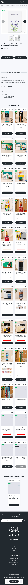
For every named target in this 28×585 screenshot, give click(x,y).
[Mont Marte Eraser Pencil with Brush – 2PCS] (21, 356)
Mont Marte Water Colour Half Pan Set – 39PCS (21, 155)
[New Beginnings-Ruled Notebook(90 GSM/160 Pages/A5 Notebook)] (14, 488)
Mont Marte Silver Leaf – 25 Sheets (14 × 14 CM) (7, 303)
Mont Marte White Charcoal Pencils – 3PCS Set (20, 126)
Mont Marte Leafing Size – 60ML (7, 336)
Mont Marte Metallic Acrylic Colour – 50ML (21, 302)
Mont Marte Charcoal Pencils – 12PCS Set (21, 428)
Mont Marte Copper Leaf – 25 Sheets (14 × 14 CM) (7, 429)
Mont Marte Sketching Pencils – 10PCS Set (21, 273)
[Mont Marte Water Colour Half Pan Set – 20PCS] (7, 176)
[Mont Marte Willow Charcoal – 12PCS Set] (7, 117)
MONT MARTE (4, 109)
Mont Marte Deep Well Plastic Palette (21, 400)
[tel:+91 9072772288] (21, 2)
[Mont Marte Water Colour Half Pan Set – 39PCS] (21, 146)
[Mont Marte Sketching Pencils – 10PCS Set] (21, 265)
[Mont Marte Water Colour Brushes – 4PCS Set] (21, 205)
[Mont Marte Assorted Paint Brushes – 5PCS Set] (7, 450)
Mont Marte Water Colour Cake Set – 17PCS (7, 215)
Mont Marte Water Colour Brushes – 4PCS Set (21, 215)
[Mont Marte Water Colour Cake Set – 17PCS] (7, 205)
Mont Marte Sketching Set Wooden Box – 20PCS (7, 274)
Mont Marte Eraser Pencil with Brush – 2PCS (20, 365)
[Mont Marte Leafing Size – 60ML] (7, 327)
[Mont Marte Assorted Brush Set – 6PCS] (21, 450)
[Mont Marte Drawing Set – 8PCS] (7, 392)
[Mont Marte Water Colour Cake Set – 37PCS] (21, 176)
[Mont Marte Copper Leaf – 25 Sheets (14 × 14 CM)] (7, 420)
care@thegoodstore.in (14, 574)
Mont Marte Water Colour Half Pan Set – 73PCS (7, 155)
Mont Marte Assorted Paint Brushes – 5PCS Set (7, 459)
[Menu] (26, 2)
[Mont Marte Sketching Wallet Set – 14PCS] (21, 235)
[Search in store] (23, 2)
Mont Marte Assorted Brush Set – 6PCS (21, 458)
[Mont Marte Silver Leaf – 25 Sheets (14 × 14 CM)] (7, 294)
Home (2, 5)
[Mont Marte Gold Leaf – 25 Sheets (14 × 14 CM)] (21, 327)
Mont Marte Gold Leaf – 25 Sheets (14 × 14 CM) (20, 336)
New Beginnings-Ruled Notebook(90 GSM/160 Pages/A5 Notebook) (14, 497)
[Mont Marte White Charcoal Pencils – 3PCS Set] (21, 117)
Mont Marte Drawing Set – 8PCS (7, 400)
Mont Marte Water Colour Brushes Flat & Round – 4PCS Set (7, 244)
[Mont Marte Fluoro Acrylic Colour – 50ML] (7, 356)
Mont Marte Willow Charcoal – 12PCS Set (7, 125)
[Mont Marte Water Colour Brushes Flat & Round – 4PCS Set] (7, 235)
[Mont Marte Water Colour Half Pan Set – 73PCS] (7, 146)
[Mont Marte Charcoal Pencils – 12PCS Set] (21, 420)
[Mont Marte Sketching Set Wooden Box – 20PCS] (7, 265)
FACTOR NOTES (11, 480)
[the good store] (3, 2)
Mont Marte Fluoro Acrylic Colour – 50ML (7, 364)
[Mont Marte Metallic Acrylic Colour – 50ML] (21, 294)
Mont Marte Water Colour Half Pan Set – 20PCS (7, 185)
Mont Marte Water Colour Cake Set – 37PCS (20, 185)
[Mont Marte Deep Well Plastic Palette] (21, 392)
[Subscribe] (24, 520)
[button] (24, 21)
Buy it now (20, 57)
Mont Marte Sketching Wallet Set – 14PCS (21, 243)
